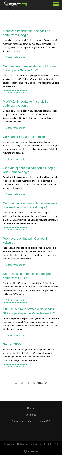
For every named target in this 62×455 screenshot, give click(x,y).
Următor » (40, 382)
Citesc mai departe (15, 57)
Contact (31, 408)
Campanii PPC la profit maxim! (24, 137)
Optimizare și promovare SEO (16, 5)
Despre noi (31, 415)
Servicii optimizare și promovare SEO (31, 421)
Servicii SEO (12, 344)
